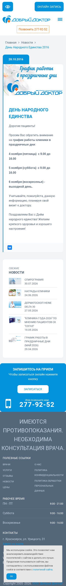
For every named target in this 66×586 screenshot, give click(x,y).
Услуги (7, 470)
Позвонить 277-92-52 (33, 29)
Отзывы (8, 475)
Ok (11, 576)
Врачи (6, 464)
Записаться (33, 389)
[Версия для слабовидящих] (7, 6)
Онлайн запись (49, 6)
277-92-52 (36, 404)
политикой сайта (42, 569)
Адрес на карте (13, 544)
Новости (8, 481)
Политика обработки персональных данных (47, 485)
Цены (6, 487)
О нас (37, 464)
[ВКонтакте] (10, 247)
